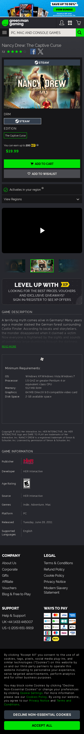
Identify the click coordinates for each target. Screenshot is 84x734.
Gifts (5, 575)
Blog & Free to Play (16, 594)
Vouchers (9, 587)
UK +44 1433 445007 (17, 621)
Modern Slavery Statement (56, 589)
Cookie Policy (54, 575)
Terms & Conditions (58, 563)
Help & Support (13, 615)
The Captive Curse (15, 135)
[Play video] (42, 230)
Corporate (10, 569)
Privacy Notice (55, 581)
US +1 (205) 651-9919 (18, 627)
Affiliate (7, 581)
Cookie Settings (31, 693)
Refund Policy (54, 569)
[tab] (42, 359)
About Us (9, 563)
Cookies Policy (36, 696)
